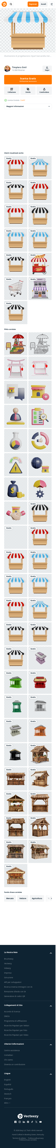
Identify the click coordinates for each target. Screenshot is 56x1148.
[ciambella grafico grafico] (15, 704)
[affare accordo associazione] (15, 825)
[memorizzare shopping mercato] (15, 608)
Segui (47, 70)
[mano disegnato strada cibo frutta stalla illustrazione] (15, 487)
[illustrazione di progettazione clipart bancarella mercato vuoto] (15, 166)
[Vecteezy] (4, 4)
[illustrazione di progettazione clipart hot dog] (15, 383)
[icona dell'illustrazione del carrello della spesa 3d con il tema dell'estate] (15, 407)
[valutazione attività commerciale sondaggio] (15, 656)
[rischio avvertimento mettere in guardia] (15, 729)
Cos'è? (22, 100)
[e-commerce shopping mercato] (15, 753)
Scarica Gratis (28, 79)
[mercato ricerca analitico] (15, 680)
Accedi (43, 4)
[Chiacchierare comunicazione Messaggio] (15, 584)
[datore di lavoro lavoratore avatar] (15, 632)
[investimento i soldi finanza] (15, 777)
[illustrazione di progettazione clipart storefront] (15, 431)
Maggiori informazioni (15, 105)
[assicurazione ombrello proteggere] (15, 801)
